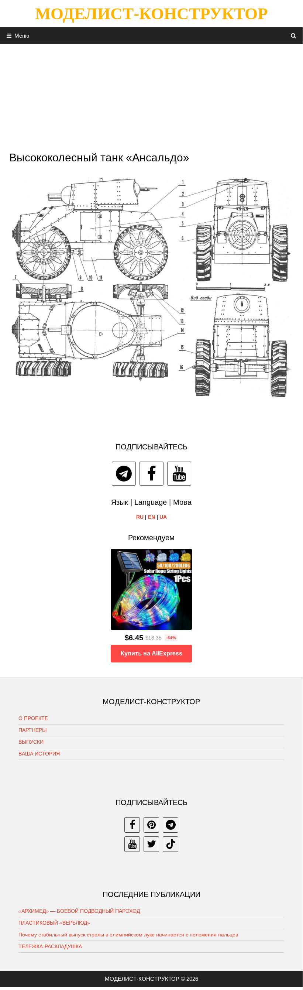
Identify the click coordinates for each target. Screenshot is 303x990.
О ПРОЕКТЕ (33, 718)
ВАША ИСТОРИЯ (39, 754)
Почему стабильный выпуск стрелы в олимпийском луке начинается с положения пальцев (128, 935)
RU (140, 517)
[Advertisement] (151, 95)
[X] (151, 844)
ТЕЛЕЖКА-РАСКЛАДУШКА (50, 946)
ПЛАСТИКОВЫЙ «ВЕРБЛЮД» (54, 923)
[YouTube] (179, 474)
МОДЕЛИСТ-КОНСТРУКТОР (151, 13)
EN (151, 517)
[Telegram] (124, 474)
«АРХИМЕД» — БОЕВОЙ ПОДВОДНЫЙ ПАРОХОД (79, 911)
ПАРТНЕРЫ (32, 730)
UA (163, 517)
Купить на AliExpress (151, 653)
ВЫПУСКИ (31, 742)
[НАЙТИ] (294, 35)
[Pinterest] (151, 825)
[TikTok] (170, 844)
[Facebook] (151, 474)
